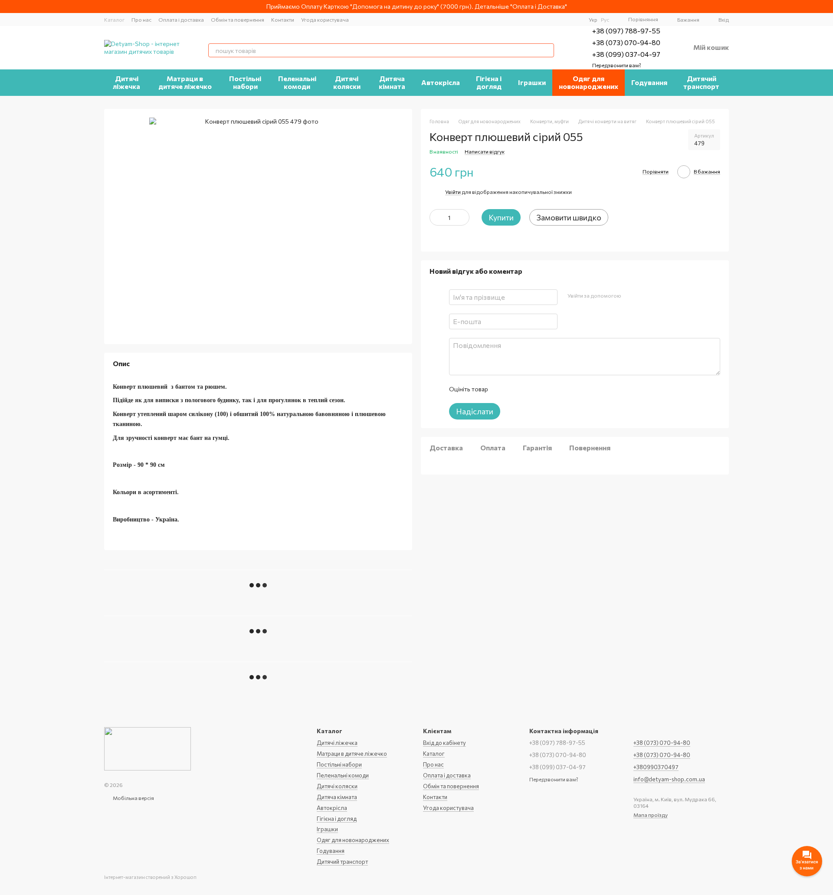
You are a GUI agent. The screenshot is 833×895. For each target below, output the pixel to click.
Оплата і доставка (181, 19)
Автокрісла (440, 82)
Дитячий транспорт (701, 82)
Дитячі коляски (347, 82)
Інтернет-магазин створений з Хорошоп (150, 877)
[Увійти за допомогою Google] (644, 296)
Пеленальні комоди (297, 82)
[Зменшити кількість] (436, 217)
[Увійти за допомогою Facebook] (630, 296)
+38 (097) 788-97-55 (626, 30)
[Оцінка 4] (544, 389)
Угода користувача (325, 19)
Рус (605, 19)
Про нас (141, 19)
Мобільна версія (133, 798)
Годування (649, 82)
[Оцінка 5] (557, 389)
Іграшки (532, 82)
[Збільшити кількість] (463, 217)
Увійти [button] (453, 192)
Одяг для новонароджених (588, 82)
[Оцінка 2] (516, 389)
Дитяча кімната (392, 82)
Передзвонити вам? (616, 65)
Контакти (282, 19)
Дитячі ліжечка (126, 82)
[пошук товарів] (547, 50)
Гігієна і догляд (489, 82)
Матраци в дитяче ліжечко (185, 82)
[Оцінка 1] (502, 389)
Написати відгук (485, 151)
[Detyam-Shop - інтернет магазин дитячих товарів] (147, 748)
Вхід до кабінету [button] (444, 742)
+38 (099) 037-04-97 (626, 54)
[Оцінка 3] (530, 389)
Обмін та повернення (237, 19)
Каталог (114, 19)
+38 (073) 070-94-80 (626, 42)
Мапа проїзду (650, 815)
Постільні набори (245, 82)
